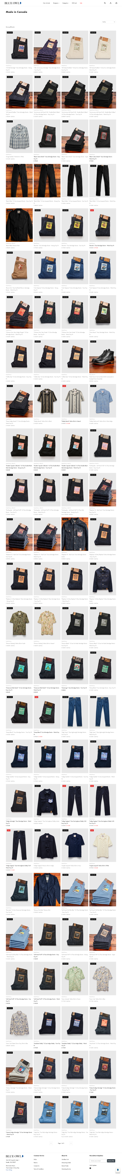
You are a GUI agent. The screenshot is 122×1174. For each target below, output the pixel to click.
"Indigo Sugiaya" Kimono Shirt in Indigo (44, 865)
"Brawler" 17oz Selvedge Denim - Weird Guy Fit (101, 245)
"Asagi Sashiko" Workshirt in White (15, 157)
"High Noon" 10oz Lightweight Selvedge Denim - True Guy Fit (74, 733)
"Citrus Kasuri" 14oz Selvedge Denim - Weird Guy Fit (102, 333)
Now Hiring (9, 1170)
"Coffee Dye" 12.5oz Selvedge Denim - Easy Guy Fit (18, 378)
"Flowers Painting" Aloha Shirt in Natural (44, 643)
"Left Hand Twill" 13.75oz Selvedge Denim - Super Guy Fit (102, 956)
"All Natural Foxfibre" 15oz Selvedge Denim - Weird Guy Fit (19, 113)
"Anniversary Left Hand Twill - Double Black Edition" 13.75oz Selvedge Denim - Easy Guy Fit (47, 113)
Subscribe (111, 1161)
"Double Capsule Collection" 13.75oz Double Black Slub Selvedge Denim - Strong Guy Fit (19, 467)
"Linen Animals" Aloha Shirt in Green (70, 999)
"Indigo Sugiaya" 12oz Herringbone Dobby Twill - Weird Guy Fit (18, 867)
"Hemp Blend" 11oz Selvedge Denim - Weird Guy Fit (46, 733)
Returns (36, 1162)
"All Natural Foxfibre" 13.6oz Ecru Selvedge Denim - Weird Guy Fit (102, 69)
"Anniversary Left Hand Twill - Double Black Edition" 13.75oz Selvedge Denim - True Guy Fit (74, 113)
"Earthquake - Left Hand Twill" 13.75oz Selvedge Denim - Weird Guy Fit (46, 511)
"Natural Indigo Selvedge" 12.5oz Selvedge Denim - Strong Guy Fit (74, 1089)
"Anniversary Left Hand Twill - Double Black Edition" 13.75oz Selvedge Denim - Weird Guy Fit (102, 113)
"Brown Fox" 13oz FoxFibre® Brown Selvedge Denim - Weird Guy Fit (17, 289)
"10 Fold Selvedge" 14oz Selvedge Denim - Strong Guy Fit (19, 69)
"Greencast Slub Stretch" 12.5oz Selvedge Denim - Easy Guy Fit (19, 689)
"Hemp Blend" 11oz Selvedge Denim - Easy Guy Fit (102, 688)
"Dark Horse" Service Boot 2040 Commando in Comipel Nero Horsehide (101, 378)
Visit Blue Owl (65, 1159)
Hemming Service (66, 1169)
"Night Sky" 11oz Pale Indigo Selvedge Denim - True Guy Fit (74, 1133)
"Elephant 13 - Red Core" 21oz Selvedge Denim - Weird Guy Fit (46, 556)
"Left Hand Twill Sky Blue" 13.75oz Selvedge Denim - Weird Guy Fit (19, 956)
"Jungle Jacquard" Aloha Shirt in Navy (71, 865)
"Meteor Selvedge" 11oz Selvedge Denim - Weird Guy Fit (18, 1089)
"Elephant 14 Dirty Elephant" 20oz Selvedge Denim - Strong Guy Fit (19, 600)
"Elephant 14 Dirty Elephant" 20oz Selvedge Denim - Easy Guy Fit (102, 556)
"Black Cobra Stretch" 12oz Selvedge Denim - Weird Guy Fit (101, 158)
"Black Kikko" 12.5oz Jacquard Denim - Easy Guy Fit (19, 201)
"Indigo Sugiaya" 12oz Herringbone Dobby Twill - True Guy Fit (102, 822)
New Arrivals (46, 3)
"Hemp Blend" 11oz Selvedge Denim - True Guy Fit (19, 732)
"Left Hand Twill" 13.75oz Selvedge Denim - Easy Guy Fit (46, 956)
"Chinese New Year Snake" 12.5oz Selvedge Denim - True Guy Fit (45, 333)
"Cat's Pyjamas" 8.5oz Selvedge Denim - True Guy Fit (74, 289)
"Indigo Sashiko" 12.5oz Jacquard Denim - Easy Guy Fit (18, 778)
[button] (105, 3)
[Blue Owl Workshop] (13, 3)
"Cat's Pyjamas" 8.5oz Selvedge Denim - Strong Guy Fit (46, 289)
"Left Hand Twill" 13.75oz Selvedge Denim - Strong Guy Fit (74, 956)
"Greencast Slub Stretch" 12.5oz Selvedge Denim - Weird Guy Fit (47, 689)
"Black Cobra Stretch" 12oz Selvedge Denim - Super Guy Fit (74, 158)
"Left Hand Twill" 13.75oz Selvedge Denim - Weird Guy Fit (47, 1000)
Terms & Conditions (39, 1169)
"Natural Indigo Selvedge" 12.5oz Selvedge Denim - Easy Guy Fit (47, 1089)
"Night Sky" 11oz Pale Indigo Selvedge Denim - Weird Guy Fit (101, 1133)
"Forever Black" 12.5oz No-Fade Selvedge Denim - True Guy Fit (74, 644)
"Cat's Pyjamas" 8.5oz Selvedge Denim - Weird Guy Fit (102, 289)
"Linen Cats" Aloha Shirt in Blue (97, 999)
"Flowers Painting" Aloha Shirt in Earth (15, 643)
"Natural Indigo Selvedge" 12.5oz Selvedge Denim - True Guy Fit (102, 1089)
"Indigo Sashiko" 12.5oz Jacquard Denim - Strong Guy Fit (46, 778)
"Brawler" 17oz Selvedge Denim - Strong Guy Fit (46, 245)
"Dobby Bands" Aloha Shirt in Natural (71, 421)
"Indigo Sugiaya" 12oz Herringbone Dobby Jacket (46, 821)
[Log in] (111, 3)
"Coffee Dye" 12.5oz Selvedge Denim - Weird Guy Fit (74, 378)
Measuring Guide (66, 1162)
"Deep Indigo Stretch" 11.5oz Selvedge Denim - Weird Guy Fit (18, 422)
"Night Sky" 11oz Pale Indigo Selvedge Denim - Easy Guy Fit (46, 1133)
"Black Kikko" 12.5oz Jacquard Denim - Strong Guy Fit (47, 202)
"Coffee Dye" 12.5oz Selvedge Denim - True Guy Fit (47, 377)
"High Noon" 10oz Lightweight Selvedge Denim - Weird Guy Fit (102, 733)
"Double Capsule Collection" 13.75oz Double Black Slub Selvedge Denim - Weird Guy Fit (74, 467)
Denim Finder (65, 1166)
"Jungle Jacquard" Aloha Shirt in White (99, 865)
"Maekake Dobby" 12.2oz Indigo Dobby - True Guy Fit (47, 1044)
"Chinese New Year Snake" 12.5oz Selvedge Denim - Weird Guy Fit (73, 333)
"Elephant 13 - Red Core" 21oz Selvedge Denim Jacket (73, 556)
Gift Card (74, 3)
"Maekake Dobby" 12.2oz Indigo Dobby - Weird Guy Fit (74, 1044)
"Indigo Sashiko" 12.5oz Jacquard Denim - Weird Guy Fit (102, 778)
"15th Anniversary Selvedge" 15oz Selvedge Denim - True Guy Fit (47, 69)
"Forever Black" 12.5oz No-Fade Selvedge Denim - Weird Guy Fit (102, 644)
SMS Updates (93, 1165)
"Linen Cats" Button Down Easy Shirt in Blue (17, 1043)
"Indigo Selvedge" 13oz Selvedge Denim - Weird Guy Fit (18, 822)
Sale (81, 3)
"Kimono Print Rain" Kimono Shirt (42, 910)
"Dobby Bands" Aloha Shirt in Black (43, 421)
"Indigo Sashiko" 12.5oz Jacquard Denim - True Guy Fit (74, 778)
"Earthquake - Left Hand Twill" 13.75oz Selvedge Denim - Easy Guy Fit (101, 467)
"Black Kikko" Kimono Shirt (12, 245)
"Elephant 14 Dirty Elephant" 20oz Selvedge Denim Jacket (102, 600)
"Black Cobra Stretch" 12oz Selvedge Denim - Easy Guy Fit (47, 158)
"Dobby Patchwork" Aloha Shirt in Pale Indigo (100, 421)
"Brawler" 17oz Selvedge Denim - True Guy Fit (73, 245)
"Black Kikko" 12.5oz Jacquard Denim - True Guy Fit (74, 201)
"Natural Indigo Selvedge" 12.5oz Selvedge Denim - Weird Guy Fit (19, 1133)
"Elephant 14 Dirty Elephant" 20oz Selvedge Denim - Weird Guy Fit (74, 600)
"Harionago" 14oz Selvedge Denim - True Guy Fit (74, 688)
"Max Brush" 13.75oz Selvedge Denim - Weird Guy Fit (102, 1044)
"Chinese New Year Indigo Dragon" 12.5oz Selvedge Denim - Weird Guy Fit (17, 333)
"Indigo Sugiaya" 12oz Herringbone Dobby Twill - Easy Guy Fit (74, 822)
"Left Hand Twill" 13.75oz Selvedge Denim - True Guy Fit (18, 1000)
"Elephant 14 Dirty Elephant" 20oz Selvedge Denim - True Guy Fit (47, 600)
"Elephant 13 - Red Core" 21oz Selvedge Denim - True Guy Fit (18, 556)
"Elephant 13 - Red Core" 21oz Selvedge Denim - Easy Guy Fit (102, 511)
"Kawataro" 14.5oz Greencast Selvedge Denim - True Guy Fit (18, 911)
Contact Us (36, 1166)
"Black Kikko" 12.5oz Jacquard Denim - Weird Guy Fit (102, 202)
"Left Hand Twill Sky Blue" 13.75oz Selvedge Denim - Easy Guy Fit (74, 911)
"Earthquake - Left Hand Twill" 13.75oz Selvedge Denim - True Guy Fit (18, 511)
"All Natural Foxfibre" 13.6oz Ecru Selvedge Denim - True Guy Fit (74, 69)
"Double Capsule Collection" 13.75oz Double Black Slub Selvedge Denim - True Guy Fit (47, 467)
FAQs (35, 1159)
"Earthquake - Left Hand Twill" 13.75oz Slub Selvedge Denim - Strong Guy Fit (72, 511)
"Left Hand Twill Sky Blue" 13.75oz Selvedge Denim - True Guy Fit (102, 911)
